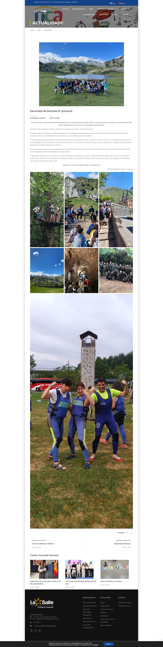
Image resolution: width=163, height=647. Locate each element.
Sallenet (125, 15)
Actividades (122, 9)
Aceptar (108, 644)
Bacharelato (87, 618)
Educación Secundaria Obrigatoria (87, 612)
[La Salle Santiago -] (40, 11)
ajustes (96, 645)
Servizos (100, 9)
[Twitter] (131, 532)
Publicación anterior (39, 540)
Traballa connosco (124, 606)
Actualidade (103, 15)
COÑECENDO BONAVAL (122, 544)
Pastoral (111, 9)
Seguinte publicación (123, 540)
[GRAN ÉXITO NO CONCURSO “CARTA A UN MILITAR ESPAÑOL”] (44, 569)
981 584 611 (37, 622)
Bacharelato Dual (89, 622)
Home (32, 30)
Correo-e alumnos (106, 609)
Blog (39, 30)
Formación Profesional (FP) (88, 626)
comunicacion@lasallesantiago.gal (61, 2)
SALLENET (74, 2)
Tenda (91, 9)
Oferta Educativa (78, 9)
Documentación (89, 15)
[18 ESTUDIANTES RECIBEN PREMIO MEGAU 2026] (79, 569)
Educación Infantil (89, 603)
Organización (105, 606)
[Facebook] (127, 532)
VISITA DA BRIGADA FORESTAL (43, 544)
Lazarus (115, 15)
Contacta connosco (125, 603)
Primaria (42, 118)
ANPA (102, 603)
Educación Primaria (90, 606)
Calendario (104, 616)
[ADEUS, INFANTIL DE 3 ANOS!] (115, 569)
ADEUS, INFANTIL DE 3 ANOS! (111, 581)
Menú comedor (105, 625)
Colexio (65, 9)
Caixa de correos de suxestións (107, 620)
